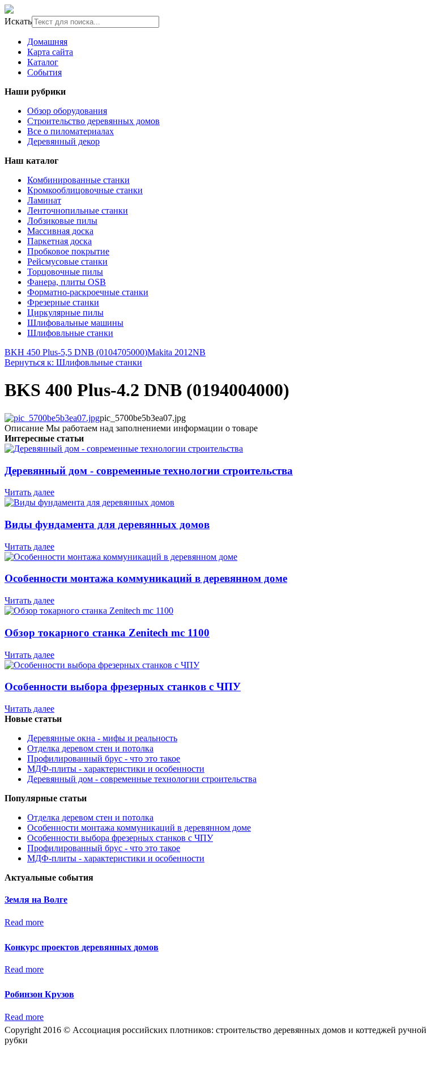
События (44, 72)
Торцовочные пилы (65, 272)
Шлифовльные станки (70, 333)
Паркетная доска (59, 241)
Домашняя (47, 41)
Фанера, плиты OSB (66, 282)
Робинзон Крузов (39, 994)
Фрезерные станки (63, 302)
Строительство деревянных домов (93, 121)
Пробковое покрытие (68, 251)
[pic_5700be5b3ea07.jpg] (52, 418)
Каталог (42, 62)
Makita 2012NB (176, 352)
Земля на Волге (36, 899)
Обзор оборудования (67, 111)
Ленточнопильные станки (77, 210)
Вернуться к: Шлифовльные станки (73, 362)
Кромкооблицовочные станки (85, 190)
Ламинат (44, 200)
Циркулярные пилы (65, 312)
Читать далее (29, 492)
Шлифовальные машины (75, 323)
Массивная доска (60, 231)
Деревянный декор (63, 141)
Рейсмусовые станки (67, 261)
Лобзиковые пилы (62, 221)
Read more (24, 922)
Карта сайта (50, 52)
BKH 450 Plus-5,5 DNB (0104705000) (76, 352)
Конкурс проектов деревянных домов (82, 947)
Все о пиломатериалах (70, 131)
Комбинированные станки (78, 180)
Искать (18, 21)
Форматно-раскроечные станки (87, 292)
